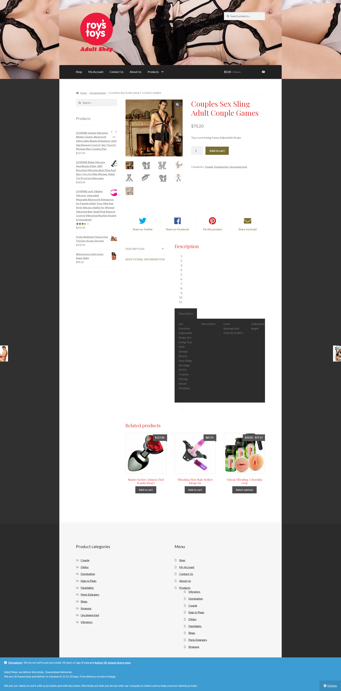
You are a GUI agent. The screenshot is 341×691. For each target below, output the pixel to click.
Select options (244, 489)
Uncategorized (98, 92)
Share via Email (248, 229)
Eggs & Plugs (88, 580)
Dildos (85, 567)
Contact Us (116, 71)
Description (134, 248)
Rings (84, 601)
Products (153, 71)
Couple (209, 166)
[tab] (145, 249)
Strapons (86, 608)
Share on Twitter (143, 229)
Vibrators (87, 622)
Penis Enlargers (90, 594)
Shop (79, 71)
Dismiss (332, 685)
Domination (221, 166)
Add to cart (217, 150)
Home (83, 92)
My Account (95, 71)
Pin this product (212, 229)
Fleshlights (87, 587)
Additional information (145, 259)
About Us (135, 71)
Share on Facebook (177, 229)
